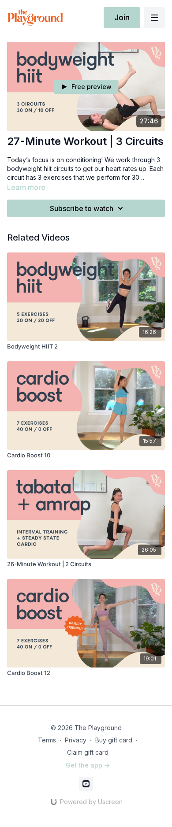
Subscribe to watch (81, 208)
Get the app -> (88, 765)
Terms (47, 740)
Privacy (75, 740)
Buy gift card (113, 740)
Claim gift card (87, 752)
